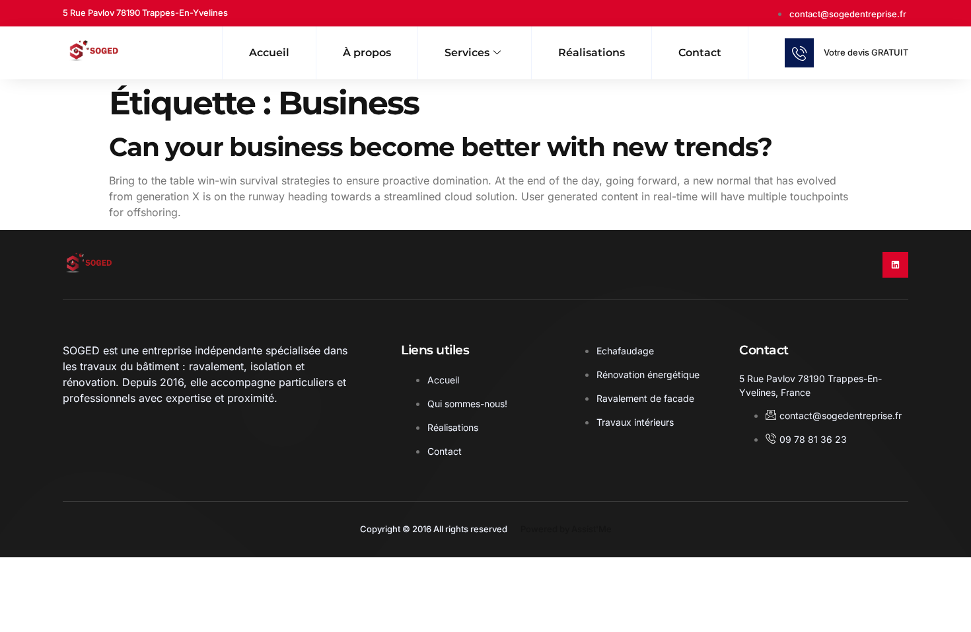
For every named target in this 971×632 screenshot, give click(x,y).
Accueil (269, 52)
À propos (367, 52)
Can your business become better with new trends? (440, 147)
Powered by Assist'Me (566, 529)
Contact (699, 52)
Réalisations (591, 52)
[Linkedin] (895, 265)
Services (467, 52)
